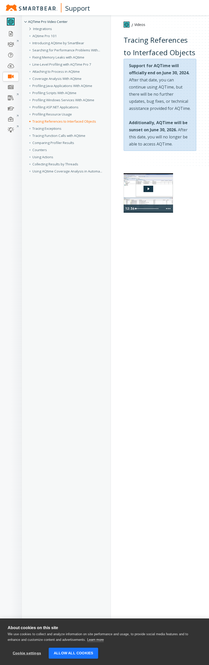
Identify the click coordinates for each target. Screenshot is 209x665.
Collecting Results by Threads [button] (55, 164)
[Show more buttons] (168, 209)
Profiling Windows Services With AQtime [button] (63, 100)
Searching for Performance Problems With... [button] (66, 50)
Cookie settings (27, 653)
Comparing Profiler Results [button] (53, 142)
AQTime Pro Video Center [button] (48, 21)
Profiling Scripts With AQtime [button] (54, 93)
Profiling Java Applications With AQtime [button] (62, 85)
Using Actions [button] (42, 157)
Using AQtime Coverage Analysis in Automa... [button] (67, 171)
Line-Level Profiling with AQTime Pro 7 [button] (61, 64)
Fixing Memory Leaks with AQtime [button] (58, 57)
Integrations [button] (42, 28)
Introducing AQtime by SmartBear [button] (58, 43)
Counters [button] (39, 150)
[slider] (148, 209)
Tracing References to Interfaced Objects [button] (64, 121)
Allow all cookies (73, 653)
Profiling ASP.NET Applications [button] (55, 107)
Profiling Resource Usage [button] (52, 114)
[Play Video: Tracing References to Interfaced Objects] (148, 189)
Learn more (95, 640)
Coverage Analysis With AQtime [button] (57, 78)
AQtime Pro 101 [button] (44, 36)
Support (77, 8)
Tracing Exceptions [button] (46, 128)
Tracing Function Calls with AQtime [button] (58, 135)
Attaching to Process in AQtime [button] (56, 71)
